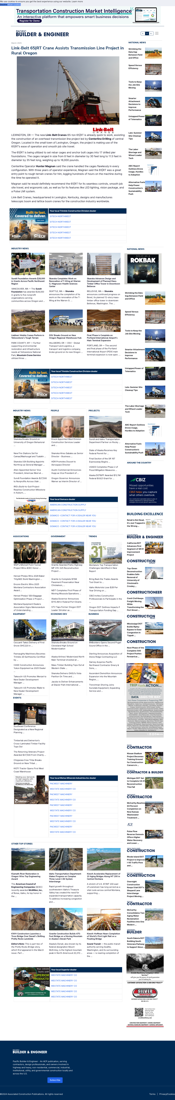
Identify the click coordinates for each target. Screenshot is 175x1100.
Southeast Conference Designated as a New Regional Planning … (28, 729)
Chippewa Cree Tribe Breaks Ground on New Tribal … (28, 762)
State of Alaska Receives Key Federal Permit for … (103, 452)
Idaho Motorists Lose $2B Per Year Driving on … (103, 589)
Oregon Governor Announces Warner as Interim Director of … (66, 480)
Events (17, 697)
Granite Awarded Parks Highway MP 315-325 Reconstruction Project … (66, 568)
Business (94, 614)
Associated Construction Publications (26, 1094)
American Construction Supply (68, 504)
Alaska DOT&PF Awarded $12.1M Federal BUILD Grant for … (104, 477)
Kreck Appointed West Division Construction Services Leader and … (66, 442)
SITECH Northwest (60, 216)
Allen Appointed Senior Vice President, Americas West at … (28, 471)
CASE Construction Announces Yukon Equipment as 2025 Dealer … (30, 668)
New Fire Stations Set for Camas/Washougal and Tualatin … (30, 455)
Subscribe (55, 1080)
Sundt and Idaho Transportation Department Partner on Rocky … (104, 441)
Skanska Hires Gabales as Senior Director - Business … (67, 455)
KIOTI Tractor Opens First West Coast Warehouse (29, 770)
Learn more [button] (77, 1)
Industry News (20, 248)
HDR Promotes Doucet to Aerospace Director (63, 463)
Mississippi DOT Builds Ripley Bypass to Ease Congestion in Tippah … (134, 630)
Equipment (19, 614)
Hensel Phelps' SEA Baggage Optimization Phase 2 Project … (29, 597)
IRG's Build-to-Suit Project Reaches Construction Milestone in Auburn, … (29, 489)
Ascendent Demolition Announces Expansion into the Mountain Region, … (105, 676)
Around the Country (139, 462)
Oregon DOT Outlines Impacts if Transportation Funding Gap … (104, 609)
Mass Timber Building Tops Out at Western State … (67, 666)
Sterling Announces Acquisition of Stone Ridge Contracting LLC (105, 655)
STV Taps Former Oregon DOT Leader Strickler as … (66, 608)
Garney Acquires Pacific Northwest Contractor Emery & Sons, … (104, 665)
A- (143, 33)
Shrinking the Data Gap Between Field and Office (134, 296)
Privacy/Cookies (167, 1094)
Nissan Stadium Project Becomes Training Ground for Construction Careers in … (135, 759)
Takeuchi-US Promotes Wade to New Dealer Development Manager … (29, 690)
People (55, 410)
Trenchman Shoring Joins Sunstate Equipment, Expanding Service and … (104, 687)
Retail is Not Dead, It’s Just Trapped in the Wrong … (136, 523)
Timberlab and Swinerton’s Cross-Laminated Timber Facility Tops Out (29, 743)
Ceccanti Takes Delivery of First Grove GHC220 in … (29, 644)
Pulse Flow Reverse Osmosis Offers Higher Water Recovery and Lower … (135, 837)
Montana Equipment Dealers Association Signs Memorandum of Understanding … (29, 607)
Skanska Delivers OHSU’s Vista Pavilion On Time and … (66, 675)
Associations (21, 536)
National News (137, 42)
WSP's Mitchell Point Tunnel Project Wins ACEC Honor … (27, 566)
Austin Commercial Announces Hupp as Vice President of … (66, 471)
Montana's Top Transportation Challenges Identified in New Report (103, 568)
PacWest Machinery (61, 783)
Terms (152, 1094)
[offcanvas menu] (157, 33)
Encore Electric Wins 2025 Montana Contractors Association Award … (30, 587)
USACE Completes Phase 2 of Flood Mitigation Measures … (103, 468)
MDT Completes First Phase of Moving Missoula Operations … (66, 592)
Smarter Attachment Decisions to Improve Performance (135, 104)
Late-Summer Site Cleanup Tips (135, 136)
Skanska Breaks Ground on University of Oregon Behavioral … (29, 442)
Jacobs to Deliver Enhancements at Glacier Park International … (67, 683)
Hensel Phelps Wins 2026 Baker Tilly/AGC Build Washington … (29, 577)
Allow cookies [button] (14, 4)
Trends (93, 536)
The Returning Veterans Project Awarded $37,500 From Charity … (30, 753)
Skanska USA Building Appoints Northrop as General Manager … (29, 463)
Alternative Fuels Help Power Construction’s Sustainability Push (137, 188)
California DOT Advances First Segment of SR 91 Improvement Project (135, 549)
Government (58, 536)
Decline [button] (3, 4)
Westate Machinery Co (63, 789)
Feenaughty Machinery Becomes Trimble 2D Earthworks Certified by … (29, 656)
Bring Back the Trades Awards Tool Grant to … (103, 580)
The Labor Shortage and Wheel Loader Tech (134, 409)
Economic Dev (59, 614)
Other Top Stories (22, 843)
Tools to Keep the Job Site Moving (135, 85)
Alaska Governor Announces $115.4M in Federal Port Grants (66, 600)
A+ (151, 33)
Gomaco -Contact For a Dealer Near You (73, 515)
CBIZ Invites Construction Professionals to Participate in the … (105, 598)
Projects (94, 410)
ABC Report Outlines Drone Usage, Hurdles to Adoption (135, 428)
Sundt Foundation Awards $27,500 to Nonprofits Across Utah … (30, 480)
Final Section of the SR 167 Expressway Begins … (102, 460)
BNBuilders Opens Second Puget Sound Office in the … (105, 644)
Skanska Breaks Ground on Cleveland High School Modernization (64, 645)
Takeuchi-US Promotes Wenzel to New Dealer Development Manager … (30, 679)
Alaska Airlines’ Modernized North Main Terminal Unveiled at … (67, 658)
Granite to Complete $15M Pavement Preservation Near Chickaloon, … (65, 582)
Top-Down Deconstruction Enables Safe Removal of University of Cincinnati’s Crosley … (134, 577)
